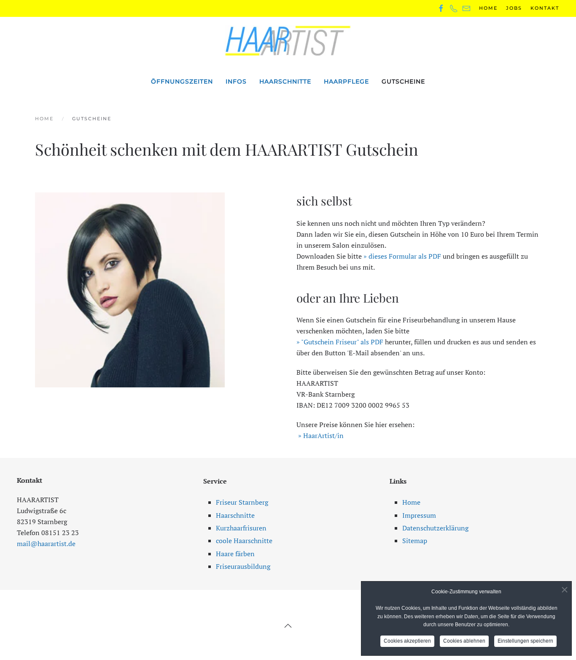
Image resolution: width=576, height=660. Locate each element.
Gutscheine (403, 81)
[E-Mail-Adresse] (466, 8)
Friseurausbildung (243, 566)
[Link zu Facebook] (441, 8)
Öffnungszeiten (182, 81)
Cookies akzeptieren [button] (407, 641)
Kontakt (544, 8)
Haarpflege (346, 81)
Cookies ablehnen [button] (464, 641)
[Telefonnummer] (453, 8)
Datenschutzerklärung (435, 528)
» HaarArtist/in (321, 435)
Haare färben (235, 553)
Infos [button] (236, 81)
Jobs (514, 8)
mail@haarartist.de (46, 543)
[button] (288, 626)
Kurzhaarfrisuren (241, 528)
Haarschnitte (285, 81)
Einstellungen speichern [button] (525, 641)
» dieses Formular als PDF (402, 256)
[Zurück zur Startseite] (288, 40)
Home (488, 8)
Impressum (419, 515)
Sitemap (414, 540)
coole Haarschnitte (244, 540)
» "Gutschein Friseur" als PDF (339, 341)
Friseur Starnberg (242, 502)
